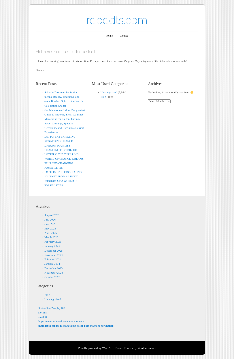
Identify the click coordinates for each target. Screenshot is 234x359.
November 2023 (53, 272)
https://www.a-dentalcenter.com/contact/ (61, 321)
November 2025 (53, 255)
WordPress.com (146, 348)
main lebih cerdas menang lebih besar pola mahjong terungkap (76, 325)
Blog (103, 96)
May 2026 (50, 228)
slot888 (42, 312)
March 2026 (51, 237)
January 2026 (52, 246)
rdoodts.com (117, 20)
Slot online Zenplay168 (51, 308)
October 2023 (52, 277)
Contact (124, 35)
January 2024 (52, 263)
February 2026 (52, 241)
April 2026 (50, 232)
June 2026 (50, 224)
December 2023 (53, 268)
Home (109, 35)
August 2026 (51, 215)
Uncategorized (109, 92)
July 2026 (50, 219)
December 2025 (53, 250)
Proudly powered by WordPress (96, 348)
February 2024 (52, 259)
